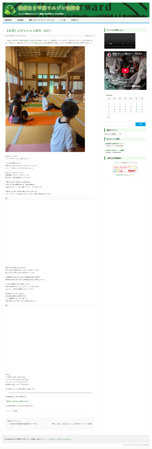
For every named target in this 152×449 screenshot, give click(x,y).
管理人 (12, 36)
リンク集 (62, 20)
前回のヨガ (38, 43)
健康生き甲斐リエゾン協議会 (49, 8)
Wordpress (146, 444)
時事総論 (20, 20)
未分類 (15, 411)
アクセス (52, 439)
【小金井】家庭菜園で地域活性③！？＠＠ (22, 424)
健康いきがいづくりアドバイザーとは (41, 20)
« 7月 (108, 117)
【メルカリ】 (117, 162)
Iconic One (126, 444)
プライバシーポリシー (64, 439)
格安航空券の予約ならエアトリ (125, 175)
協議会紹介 (8, 20)
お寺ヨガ (34, 40)
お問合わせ (74, 20)
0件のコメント (90, 36)
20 (125, 109)
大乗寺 (26, 40)
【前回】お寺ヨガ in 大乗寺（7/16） (17, 401)
